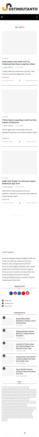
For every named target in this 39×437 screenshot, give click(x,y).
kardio (11, 396)
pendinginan (6, 408)
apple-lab (25, 387)
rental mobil (22, 411)
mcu (27, 399)
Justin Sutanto (8, 67)
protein (24, 408)
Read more (5, 77)
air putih (5, 387)
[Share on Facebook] (17, 80)
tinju (13, 417)
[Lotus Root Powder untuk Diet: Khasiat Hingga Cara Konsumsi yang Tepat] (8, 347)
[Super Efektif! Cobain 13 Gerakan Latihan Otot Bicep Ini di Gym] (8, 372)
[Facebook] (14, 433)
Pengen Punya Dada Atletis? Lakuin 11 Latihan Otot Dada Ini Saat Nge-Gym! (26, 359)
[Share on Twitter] (19, 80)
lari (26, 396)
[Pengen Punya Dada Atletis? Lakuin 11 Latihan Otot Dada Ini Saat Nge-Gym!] (8, 360)
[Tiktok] (25, 433)
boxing (33, 390)
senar (30, 411)
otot (4, 405)
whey (4, 419)
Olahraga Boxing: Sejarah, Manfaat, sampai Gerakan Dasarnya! (25, 333)
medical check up (8, 402)
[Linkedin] (19, 433)
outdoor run (12, 405)
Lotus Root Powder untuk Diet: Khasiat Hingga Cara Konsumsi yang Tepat (25, 346)
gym (26, 393)
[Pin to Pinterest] (21, 80)
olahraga (32, 402)
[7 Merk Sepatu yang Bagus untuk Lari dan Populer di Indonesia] (19, 101)
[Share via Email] (24, 80)
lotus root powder (8, 399)
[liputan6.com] (7, 303)
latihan (32, 396)
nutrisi (24, 402)
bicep (26, 390)
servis (19, 414)
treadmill (20, 417)
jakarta (33, 393)
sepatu (5, 414)
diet (21, 393)
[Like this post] (15, 80)
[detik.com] (7, 300)
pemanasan (22, 405)
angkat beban (15, 387)
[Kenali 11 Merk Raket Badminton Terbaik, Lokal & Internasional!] (8, 322)
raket (4, 411)
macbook (20, 399)
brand (5, 393)
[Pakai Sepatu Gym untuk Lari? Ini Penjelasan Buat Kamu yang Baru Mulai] (19, 43)
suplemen (6, 417)
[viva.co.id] (6, 306)
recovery (12, 411)
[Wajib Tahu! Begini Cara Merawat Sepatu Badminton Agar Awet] (19, 162)
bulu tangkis (13, 393)
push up (32, 408)
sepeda (12, 414)
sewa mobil (27, 414)
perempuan (16, 408)
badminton (6, 390)
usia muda (29, 417)
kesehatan (19, 396)
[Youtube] (21, 433)
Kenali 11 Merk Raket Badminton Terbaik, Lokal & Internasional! (26, 321)
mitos (17, 402)
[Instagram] (16, 433)
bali (13, 390)
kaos (4, 396)
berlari (19, 390)
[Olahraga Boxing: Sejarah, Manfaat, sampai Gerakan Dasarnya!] (8, 334)
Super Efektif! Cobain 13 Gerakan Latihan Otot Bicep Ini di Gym (26, 371)
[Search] (37, 17)
